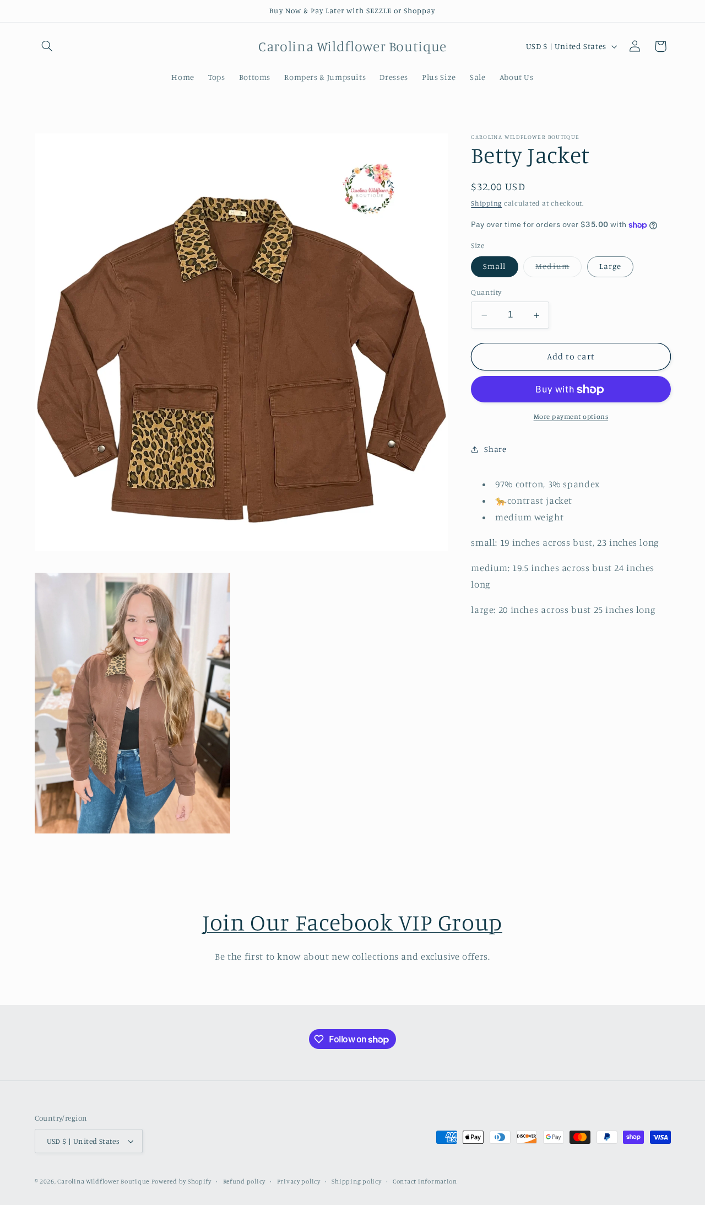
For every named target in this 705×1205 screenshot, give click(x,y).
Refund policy (244, 1181)
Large (610, 266)
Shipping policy (356, 1181)
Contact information (425, 1181)
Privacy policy (299, 1181)
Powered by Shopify (181, 1181)
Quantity (486, 292)
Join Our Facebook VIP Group (352, 922)
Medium (558, 269)
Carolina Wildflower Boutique (103, 1181)
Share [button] (495, 449)
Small (494, 266)
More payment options (571, 417)
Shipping (486, 203)
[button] (47, 46)
